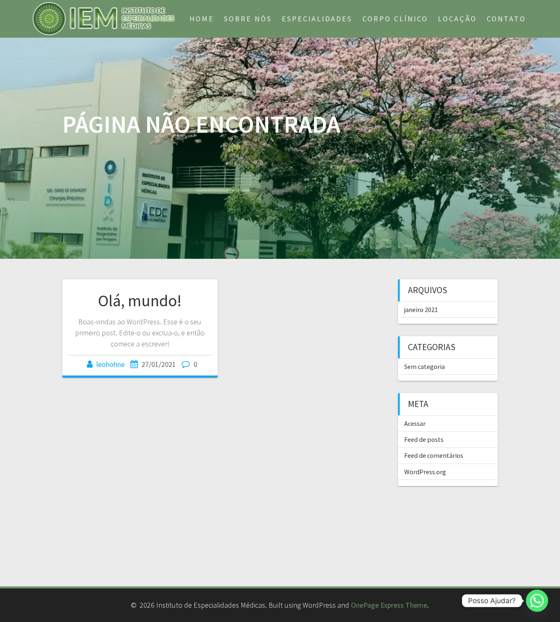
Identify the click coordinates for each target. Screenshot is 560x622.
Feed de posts (424, 439)
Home (201, 18)
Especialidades (317, 18)
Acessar (415, 423)
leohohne (110, 364)
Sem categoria (424, 366)
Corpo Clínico (395, 18)
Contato (506, 18)
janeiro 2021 (421, 309)
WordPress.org (425, 472)
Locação (457, 18)
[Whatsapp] (537, 601)
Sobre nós (248, 18)
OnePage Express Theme (389, 605)
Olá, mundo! (140, 300)
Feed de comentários (433, 455)
